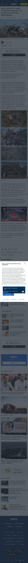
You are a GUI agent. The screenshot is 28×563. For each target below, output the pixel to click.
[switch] (23, 291)
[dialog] (14, 281)
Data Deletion (6, 299)
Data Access (14, 299)
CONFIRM (8, 294)
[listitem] (13, 289)
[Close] (25, 264)
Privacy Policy (22, 299)
